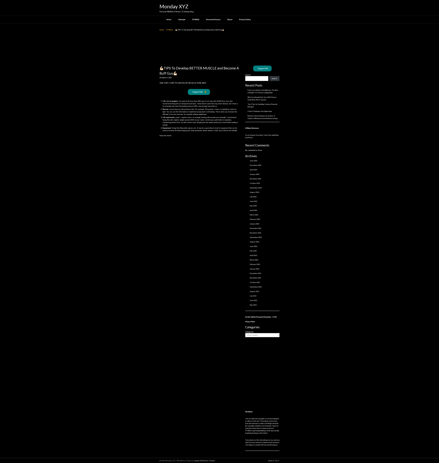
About (229, 19)
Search (248, 75)
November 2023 (255, 179)
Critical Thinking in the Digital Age (260, 111)
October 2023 (255, 183)
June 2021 (253, 300)
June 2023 (253, 201)
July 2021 (253, 296)
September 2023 (256, 188)
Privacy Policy (245, 19)
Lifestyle (181, 19)
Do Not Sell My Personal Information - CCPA (261, 317)
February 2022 (255, 264)
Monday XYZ (173, 6)
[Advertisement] (219, 48)
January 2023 (254, 224)
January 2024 (254, 174)
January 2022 (254, 269)
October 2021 (255, 282)
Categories (249, 332)
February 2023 (255, 219)
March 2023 (254, 215)
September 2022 (256, 237)
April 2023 (253, 210)
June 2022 (253, 246)
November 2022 (255, 233)
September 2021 (256, 287)
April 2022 (253, 255)
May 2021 (253, 305)
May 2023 (253, 206)
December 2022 (255, 228)
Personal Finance (213, 19)
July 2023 (253, 197)
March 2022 (254, 260)
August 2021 (254, 291)
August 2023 (254, 192)
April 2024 (253, 170)
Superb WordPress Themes (204, 461)
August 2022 (254, 242)
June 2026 (253, 161)
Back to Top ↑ (274, 461)
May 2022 (253, 251)
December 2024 (255, 165)
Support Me (199, 92)
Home (168, 19)
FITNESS (195, 19)
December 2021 (255, 273)
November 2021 (255, 278)
